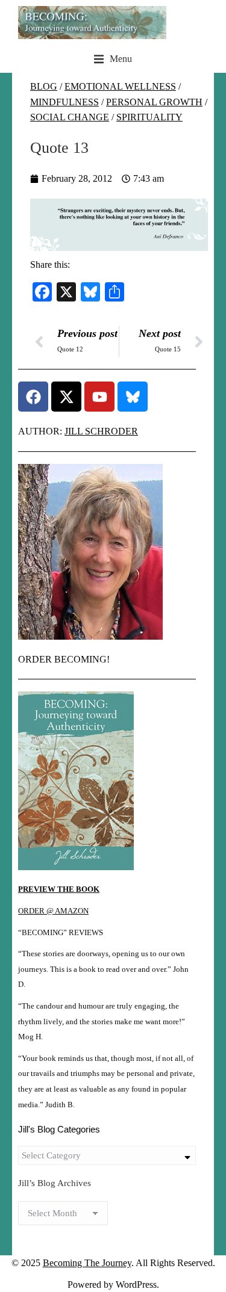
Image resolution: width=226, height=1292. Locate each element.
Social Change (69, 117)
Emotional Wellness (120, 86)
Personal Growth (154, 102)
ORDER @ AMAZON (53, 911)
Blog (43, 86)
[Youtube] (99, 397)
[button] (113, 59)
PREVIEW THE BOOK (58, 889)
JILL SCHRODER (101, 431)
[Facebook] (33, 397)
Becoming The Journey (87, 1263)
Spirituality (149, 117)
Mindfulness (64, 102)
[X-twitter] (66, 397)
